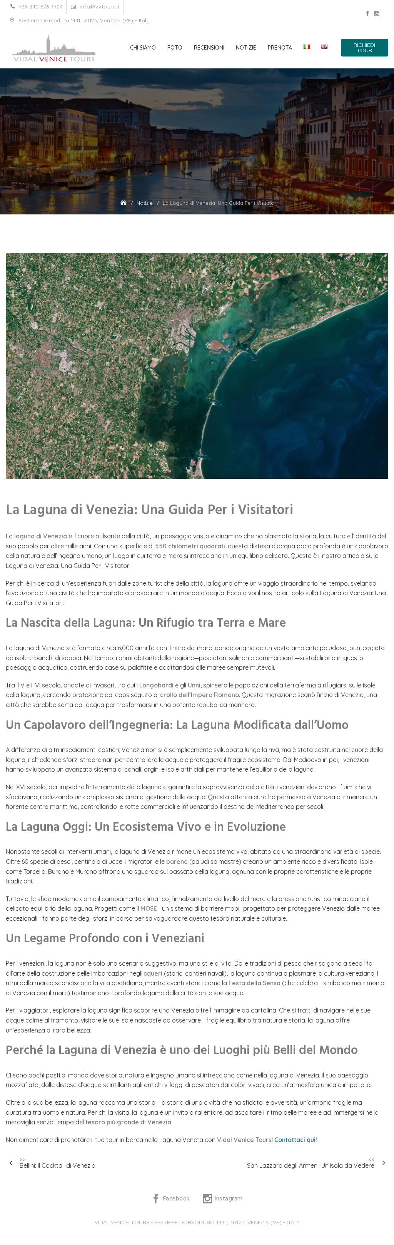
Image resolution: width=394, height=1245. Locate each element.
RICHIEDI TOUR (364, 48)
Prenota (280, 47)
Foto (174, 47)
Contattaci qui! (295, 1140)
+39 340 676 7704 (40, 7)
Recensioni (209, 47)
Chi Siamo (143, 47)
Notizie (246, 47)
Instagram (376, 13)
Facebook (367, 13)
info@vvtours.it (99, 7)
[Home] (124, 202)
